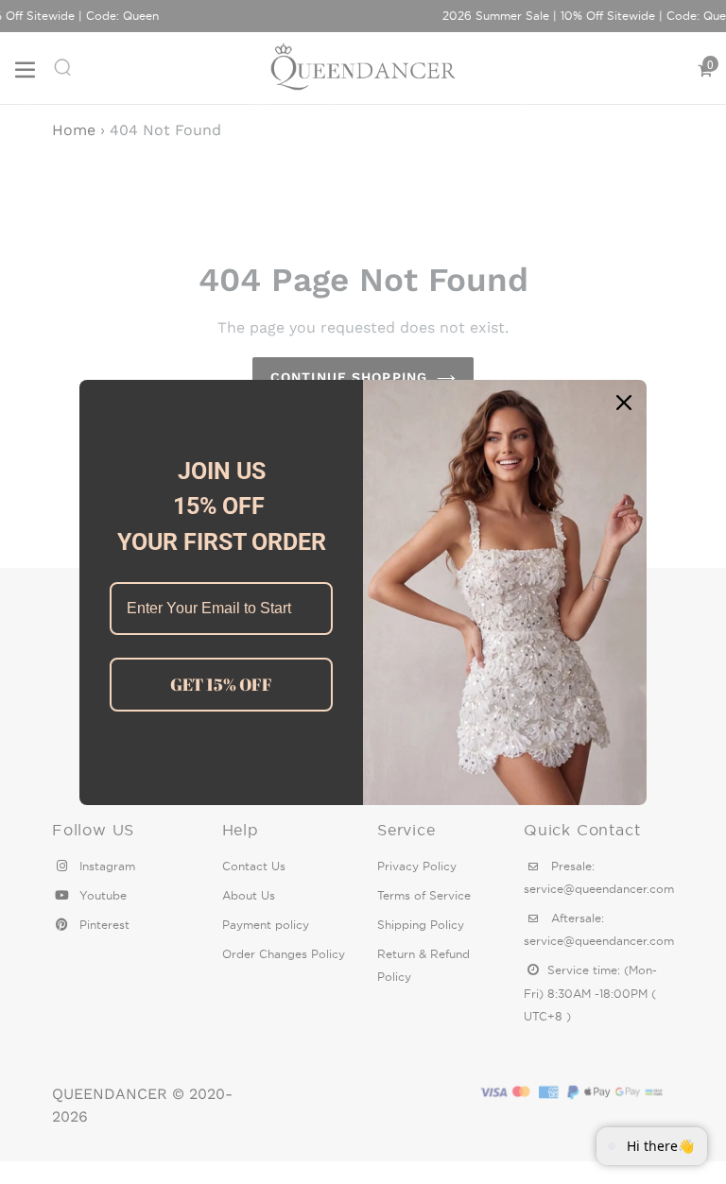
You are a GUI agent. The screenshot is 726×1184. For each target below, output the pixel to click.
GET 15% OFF (221, 684)
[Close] (624, 402)
